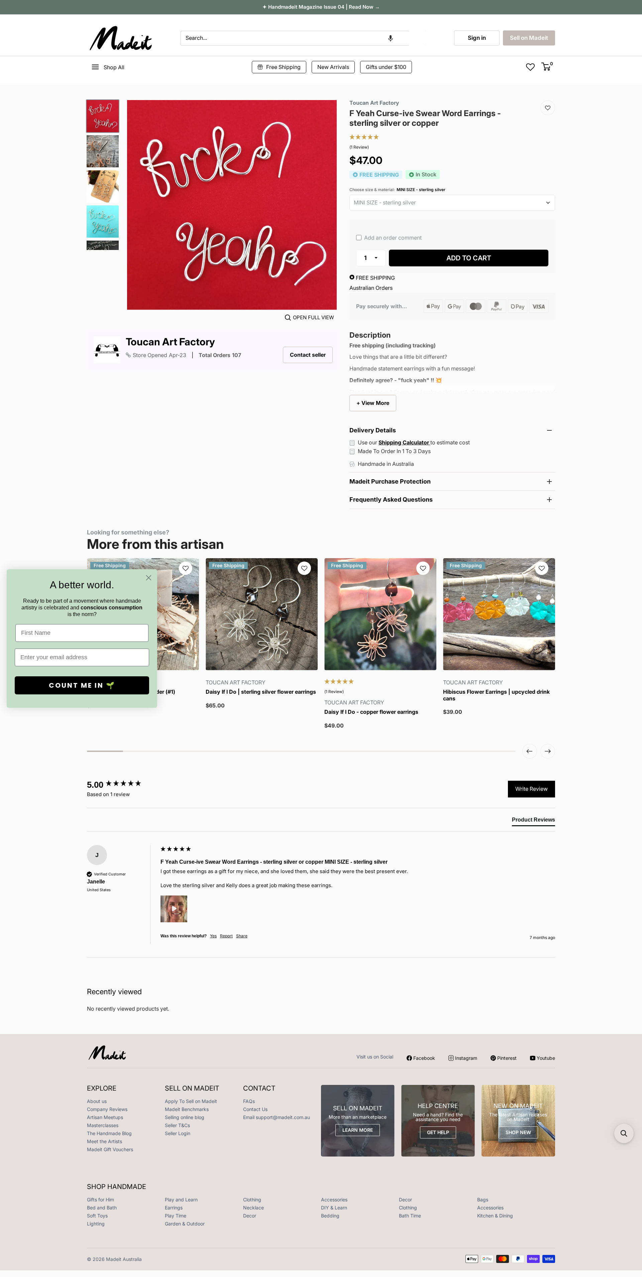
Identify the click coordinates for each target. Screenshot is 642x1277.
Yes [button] (213, 935)
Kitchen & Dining (495, 1215)
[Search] (417, 38)
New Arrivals (333, 67)
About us (97, 1101)
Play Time (175, 1215)
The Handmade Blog (109, 1133)
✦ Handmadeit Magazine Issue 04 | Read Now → (321, 7)
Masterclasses (102, 1125)
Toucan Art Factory (170, 341)
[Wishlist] (547, 107)
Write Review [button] (531, 788)
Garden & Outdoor (185, 1223)
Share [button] (241, 935)
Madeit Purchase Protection (390, 481)
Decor (405, 1199)
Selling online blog (184, 1117)
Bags (482, 1199)
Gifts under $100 (386, 67)
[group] (122, 785)
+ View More (372, 403)
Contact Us (255, 1109)
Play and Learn (181, 1199)
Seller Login (177, 1133)
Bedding (330, 1215)
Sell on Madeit (529, 37)
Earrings (174, 1207)
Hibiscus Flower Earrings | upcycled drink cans (496, 695)
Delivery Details (372, 430)
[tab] (533, 821)
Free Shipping (283, 67)
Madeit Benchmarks (187, 1109)
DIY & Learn (334, 1207)
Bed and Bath (102, 1207)
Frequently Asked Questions (391, 499)
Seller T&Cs (177, 1125)
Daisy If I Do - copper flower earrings (371, 712)
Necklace (253, 1207)
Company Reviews (107, 1109)
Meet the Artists (104, 1141)
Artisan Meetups (105, 1117)
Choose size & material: (397, 189)
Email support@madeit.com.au (276, 1117)
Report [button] (226, 935)
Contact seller (308, 354)
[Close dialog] (148, 578)
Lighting (96, 1223)
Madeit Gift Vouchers (110, 1149)
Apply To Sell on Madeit (191, 1101)
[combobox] (295, 38)
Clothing (252, 1199)
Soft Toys (97, 1215)
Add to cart (468, 258)
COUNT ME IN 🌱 (82, 685)
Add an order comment (392, 237)
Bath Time (410, 1215)
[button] (390, 38)
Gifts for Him (100, 1199)
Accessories (334, 1199)
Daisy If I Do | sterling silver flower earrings (261, 692)
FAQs (249, 1101)
